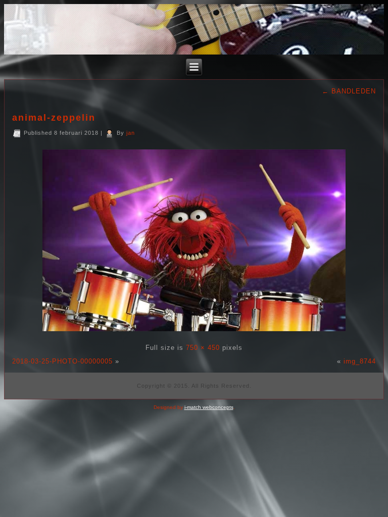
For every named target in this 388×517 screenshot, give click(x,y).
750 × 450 (203, 347)
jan (130, 133)
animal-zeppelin (53, 118)
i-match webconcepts (208, 407)
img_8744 (360, 361)
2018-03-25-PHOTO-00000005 (62, 361)
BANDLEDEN (349, 91)
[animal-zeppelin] (194, 334)
